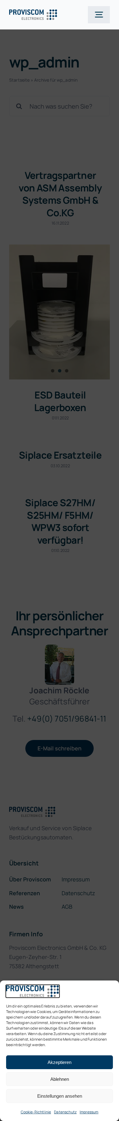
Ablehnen (59, 1079)
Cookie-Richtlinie (36, 1112)
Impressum (89, 1112)
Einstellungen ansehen (59, 1096)
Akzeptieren (59, 1062)
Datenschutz (65, 1112)
